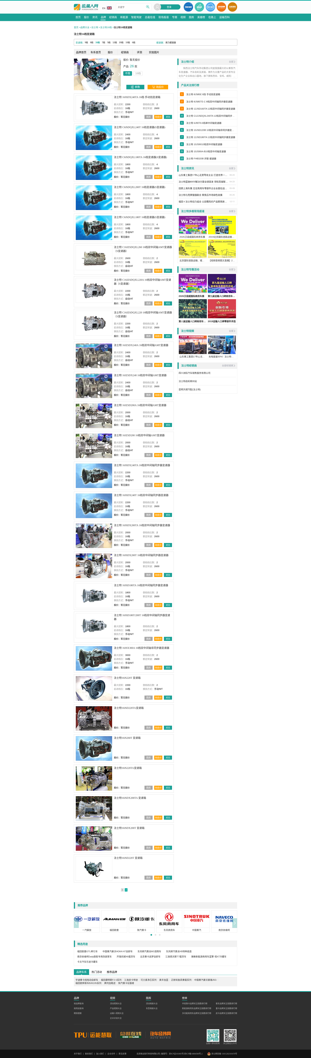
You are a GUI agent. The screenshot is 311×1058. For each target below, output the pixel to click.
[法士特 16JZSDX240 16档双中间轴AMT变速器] (94, 384)
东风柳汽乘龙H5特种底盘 (179, 950)
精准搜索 (78, 1012)
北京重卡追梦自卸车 (150, 955)
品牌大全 (84, 27)
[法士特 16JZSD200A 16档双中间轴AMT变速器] (94, 414)
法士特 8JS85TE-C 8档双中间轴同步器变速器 (209, 101)
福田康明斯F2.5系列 (111, 979)
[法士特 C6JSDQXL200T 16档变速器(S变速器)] (94, 196)
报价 (110, 52)
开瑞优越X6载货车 (126, 955)
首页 (76, 27)
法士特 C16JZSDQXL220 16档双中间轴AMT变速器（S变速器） (143, 313)
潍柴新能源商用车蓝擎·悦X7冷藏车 (208, 955)
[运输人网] (86, 7)
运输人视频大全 (117, 1012)
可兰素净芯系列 (148, 979)
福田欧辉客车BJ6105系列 (88, 982)
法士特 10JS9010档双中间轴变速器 (204, 144)
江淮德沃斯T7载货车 (175, 955)
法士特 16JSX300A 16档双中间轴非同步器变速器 (141, 647)
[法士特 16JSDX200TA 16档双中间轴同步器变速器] (94, 534)
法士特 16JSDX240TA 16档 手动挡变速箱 (137, 96)
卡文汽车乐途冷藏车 (87, 960)
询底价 (158, 116)
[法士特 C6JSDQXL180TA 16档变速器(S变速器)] (94, 166)
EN (103, 8)
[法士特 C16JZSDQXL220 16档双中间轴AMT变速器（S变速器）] (94, 322)
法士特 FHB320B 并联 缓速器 (201, 158)
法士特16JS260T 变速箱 (127, 737)
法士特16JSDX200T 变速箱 (129, 826)
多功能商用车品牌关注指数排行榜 (196, 1012)
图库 (148, 116)
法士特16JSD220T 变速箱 (128, 857)
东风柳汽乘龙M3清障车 (149, 950)
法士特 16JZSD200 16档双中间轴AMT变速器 (139, 434)
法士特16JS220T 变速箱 (127, 677)
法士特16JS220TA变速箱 (128, 767)
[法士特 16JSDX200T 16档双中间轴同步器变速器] (94, 564)
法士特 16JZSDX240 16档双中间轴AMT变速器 (140, 374)
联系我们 (89, 1053)
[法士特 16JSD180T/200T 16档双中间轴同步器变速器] (94, 624)
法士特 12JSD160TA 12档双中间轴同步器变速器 (210, 108)
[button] (76, 922)
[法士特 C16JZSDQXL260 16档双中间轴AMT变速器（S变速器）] (94, 256)
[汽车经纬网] (160, 1033)
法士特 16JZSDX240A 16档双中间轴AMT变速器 (141, 344)
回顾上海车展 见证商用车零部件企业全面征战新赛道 (204, 188)
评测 (139, 52)
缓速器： (160, 42)
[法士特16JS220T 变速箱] (94, 687)
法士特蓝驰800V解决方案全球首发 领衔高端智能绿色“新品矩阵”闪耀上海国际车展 (204, 181)
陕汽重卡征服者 (126, 982)
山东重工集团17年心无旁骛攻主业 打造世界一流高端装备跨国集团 (204, 175)
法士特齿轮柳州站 (188, 381)
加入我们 (100, 1053)
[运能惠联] (95, 1033)
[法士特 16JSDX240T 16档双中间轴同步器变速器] (94, 504)
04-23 (232, 181)
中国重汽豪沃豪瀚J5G (205, 979)
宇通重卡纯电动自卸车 (86, 979)
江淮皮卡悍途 (131, 979)
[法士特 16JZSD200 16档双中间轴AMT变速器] (94, 444)
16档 (91, 73)
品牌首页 (81, 52)
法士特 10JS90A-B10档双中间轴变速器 (206, 151)
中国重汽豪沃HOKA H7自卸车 (118, 950)
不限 (80, 73)
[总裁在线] (130, 1033)
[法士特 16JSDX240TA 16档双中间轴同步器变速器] (94, 474)
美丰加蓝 (163, 979)
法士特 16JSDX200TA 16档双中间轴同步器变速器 (142, 524)
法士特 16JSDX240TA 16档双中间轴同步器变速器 (142, 464)
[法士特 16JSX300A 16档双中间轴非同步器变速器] (94, 657)
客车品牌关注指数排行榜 (226, 1003)
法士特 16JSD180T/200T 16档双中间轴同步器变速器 (142, 616)
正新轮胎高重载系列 (181, 979)
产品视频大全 (116, 1007)
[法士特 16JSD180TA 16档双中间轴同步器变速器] (94, 594)
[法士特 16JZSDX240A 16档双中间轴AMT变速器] (94, 354)
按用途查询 (79, 1007)
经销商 (125, 52)
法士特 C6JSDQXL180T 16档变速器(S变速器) (139, 216)
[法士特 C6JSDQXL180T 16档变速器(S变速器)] (94, 226)
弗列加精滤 (109, 982)
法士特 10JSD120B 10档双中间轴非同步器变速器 (211, 130)
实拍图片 (154, 52)
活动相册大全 (152, 1003)
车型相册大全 (152, 1007)
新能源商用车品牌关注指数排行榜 (196, 1007)
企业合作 (111, 1053)
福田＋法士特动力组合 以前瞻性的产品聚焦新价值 (204, 201)
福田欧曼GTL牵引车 (87, 950)
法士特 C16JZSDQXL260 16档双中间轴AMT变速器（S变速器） (143, 248)
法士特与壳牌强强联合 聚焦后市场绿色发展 (200, 194)
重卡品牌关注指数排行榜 (226, 1007)
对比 (168, 116)
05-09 (232, 188)
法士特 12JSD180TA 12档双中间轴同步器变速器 (210, 137)
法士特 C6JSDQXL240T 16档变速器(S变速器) (139, 126)
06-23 (232, 174)
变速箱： (80, 42)
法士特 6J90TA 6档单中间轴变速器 (203, 123)
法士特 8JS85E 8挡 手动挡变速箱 (203, 94)
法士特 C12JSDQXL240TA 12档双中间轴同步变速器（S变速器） (211, 116)
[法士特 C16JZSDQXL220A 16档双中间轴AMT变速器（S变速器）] (94, 289)
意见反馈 (122, 1053)
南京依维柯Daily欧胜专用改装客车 (94, 955)
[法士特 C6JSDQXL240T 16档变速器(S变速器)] (94, 136)
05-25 (232, 194)
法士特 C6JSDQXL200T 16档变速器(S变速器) (139, 186)
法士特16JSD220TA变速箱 (129, 707)
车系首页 (96, 52)
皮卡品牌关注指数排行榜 (226, 1012)
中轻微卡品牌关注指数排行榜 (194, 1003)
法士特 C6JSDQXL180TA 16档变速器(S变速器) (140, 156)
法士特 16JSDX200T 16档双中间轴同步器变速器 (141, 554)
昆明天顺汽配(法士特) (190, 389)
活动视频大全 (116, 1003)
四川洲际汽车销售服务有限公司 (194, 373)
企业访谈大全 (116, 1017)
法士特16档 (106, 27)
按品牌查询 (79, 1003)
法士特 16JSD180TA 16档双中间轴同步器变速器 (141, 584)
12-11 (232, 201)
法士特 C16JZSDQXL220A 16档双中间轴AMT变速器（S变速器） (142, 280)
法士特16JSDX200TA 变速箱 (130, 797)
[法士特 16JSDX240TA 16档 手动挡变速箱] (94, 106)
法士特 (94, 27)
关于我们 (78, 1053)
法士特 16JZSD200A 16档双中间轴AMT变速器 (140, 404)
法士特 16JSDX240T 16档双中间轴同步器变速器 (141, 494)
